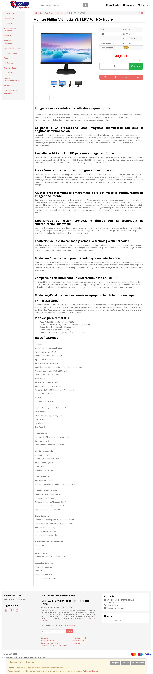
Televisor (7, 35)
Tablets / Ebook (10, 68)
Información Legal (79, 638)
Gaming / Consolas (11, 53)
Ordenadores (9, 13)
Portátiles (8, 23)
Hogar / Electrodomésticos (11, 79)
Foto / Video (9, 73)
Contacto (129, 5)
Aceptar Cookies (138, 663)
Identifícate (113, 5)
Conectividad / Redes (12, 48)
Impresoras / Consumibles (9, 41)
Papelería (7, 85)
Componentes (9, 18)
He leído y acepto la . (59, 625)
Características (42, 98)
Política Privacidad (48, 640)
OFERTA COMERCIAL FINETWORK (54, 645)
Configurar (115, 663)
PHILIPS (126, 29)
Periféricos (8, 63)
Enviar (69, 631)
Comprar (136, 66)
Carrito (144, 5)
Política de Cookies (90, 671)
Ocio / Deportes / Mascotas (11, 91)
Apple (6, 98)
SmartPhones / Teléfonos (10, 29)
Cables (6, 58)
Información (56, 98)
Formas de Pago (78, 643)
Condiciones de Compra (50, 643)
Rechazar (125, 663)
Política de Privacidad (67, 625)
